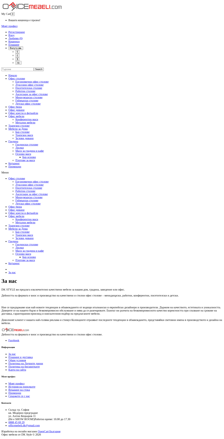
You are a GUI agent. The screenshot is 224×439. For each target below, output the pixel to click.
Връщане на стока (19, 389)
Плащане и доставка (20, 357)
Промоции (14, 166)
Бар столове (22, 131)
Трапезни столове (19, 125)
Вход (11, 35)
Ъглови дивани (24, 138)
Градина (13, 141)
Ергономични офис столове (32, 81)
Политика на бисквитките (24, 366)
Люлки (19, 147)
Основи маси (23, 154)
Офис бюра (15, 106)
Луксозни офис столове (29, 84)
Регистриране (16, 32)
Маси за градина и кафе (29, 150)
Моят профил (16, 383)
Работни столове (25, 91)
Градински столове (26, 144)
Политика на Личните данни (25, 363)
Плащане (13, 44)
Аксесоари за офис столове (31, 94)
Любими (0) (15, 38)
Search (38, 69)
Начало (12, 75)
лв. (18, 62)
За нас (12, 272)
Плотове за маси (25, 160)
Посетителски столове (28, 87)
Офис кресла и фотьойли (23, 113)
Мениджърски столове (29, 97)
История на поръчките (21, 386)
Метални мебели (25, 122)
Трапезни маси (24, 135)
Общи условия (17, 360)
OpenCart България (49, 431)
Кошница (14, 41)
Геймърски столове (26, 100)
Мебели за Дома (18, 128)
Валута (16, 48)
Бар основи (29, 157)
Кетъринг (14, 163)
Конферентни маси (26, 119)
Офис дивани (16, 109)
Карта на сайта (17, 369)
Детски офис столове (28, 103)
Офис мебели (16, 116)
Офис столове (16, 78)
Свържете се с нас (19, 396)
